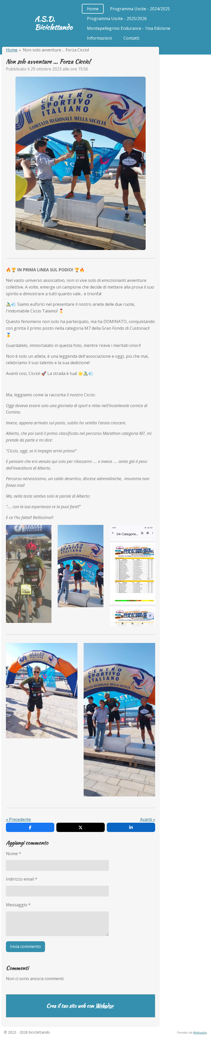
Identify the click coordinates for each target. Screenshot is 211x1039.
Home (11, 50)
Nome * (13, 853)
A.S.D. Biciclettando (54, 23)
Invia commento (25, 946)
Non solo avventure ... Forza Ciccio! (56, 50)
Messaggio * (18, 905)
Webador (104, 1005)
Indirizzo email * (21, 879)
